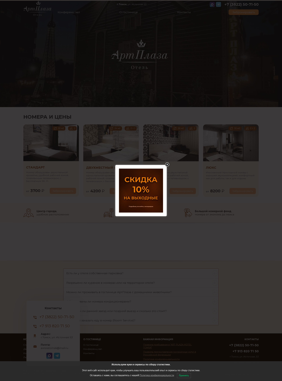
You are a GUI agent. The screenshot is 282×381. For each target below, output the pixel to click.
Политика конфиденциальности (157, 375)
